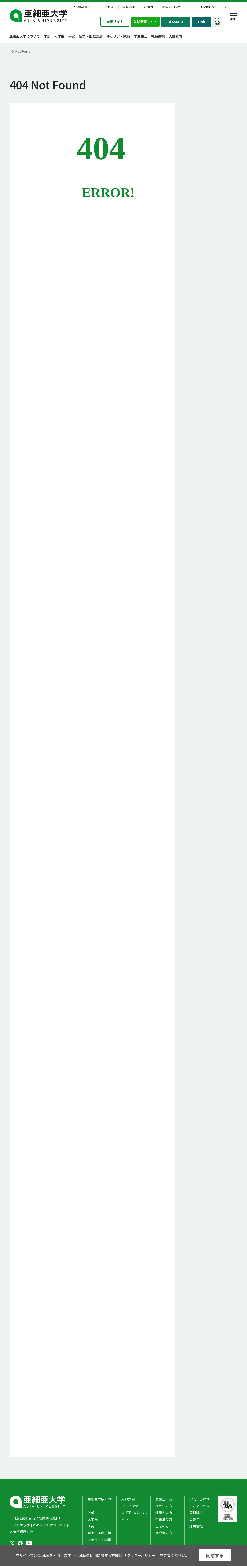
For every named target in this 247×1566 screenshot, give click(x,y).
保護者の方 (163, 1512)
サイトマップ (20, 1525)
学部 (47, 36)
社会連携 (158, 36)
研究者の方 (163, 1532)
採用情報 (196, 1526)
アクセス (107, 7)
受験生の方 (163, 1499)
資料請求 (129, 7)
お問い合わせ (83, 7)
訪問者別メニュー (174, 7)
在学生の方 (163, 1505)
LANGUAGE (209, 7)
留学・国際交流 (91, 36)
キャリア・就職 (118, 36)
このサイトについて (48, 1525)
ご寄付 (148, 7)
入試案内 (128, 1499)
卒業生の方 (163, 1519)
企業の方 (162, 1526)
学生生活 (140, 36)
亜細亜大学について (24, 36)
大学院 (59, 36)
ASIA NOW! (129, 1505)
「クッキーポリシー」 (141, 1555)
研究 (71, 36)
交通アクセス (199, 1505)
